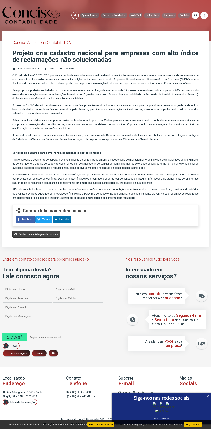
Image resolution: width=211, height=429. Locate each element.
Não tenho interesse (161, 418)
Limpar (39, 353)
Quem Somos (90, 15)
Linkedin (64, 219)
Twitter (46, 219)
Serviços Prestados (114, 15)
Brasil (51, 68)
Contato (184, 15)
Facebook (27, 219)
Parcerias (169, 15)
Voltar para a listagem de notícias (38, 234)
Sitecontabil (92, 419)
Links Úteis (152, 15)
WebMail (136, 15)
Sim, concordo (192, 424)
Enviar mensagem (16, 353)
